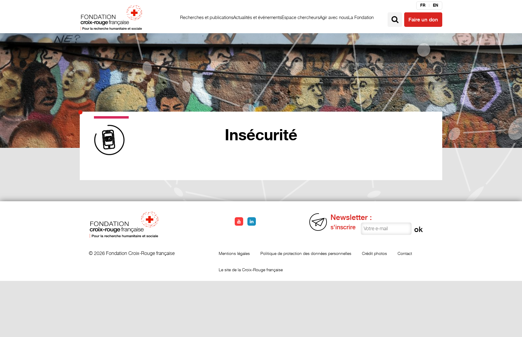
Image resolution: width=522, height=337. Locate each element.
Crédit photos (374, 253)
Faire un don (423, 20)
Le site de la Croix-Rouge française (251, 269)
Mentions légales (234, 253)
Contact (405, 253)
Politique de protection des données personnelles (305, 253)
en (435, 5)
